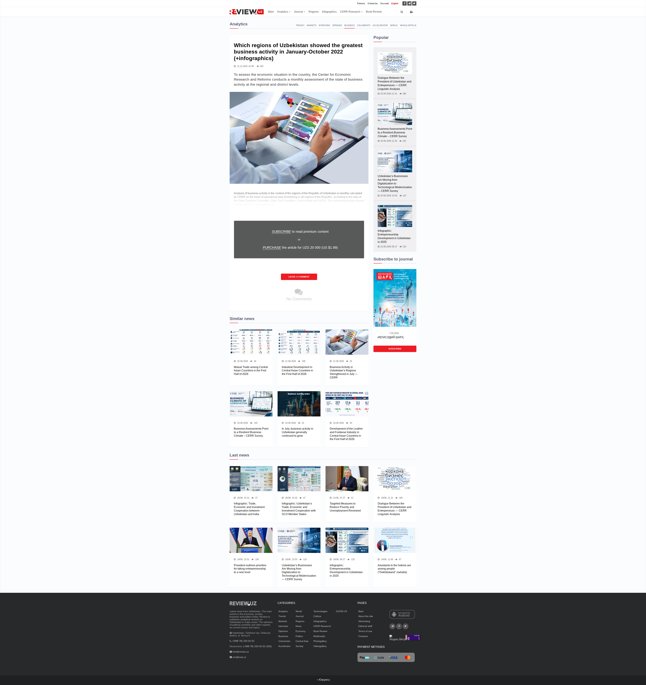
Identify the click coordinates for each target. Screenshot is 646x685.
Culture (317, 616)
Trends (300, 25)
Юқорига (324, 679)
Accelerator (380, 25)
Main (271, 11)
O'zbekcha (373, 3)
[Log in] (411, 11)
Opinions (337, 25)
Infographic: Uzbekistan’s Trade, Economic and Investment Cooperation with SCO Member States (299, 508)
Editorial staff (365, 626)
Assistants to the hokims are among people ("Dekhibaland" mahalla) (394, 569)
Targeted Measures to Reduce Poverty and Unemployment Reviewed (345, 507)
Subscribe (394, 349)
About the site (365, 616)
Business (349, 25)
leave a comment (299, 277)
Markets (311, 25)
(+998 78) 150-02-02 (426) (257, 646)
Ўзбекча (361, 3)
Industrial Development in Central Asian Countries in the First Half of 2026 (297, 371)
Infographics (329, 11)
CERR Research (350, 11)
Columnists (363, 25)
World (394, 25)
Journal (298, 11)
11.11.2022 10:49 (245, 66)
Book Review (374, 11)
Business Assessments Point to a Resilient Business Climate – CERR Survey (251, 432)
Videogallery (320, 646)
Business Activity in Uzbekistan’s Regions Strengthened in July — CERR (344, 372)
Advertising (364, 621)
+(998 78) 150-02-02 (243, 641)
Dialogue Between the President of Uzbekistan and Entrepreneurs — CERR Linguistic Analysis (394, 83)
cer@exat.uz (239, 657)
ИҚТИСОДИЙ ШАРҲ (391, 337)
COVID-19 (341, 611)
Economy (301, 631)
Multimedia (319, 636)
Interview (324, 25)
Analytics (283, 11)
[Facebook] (404, 3)
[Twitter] (414, 3)
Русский (384, 3)
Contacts (363, 636)
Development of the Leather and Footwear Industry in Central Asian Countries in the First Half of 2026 (346, 434)
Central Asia (302, 641)
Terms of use (365, 631)
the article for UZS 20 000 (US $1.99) (300, 247)
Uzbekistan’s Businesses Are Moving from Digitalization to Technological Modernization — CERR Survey (395, 183)
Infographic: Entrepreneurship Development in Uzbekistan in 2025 (394, 236)
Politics (299, 636)
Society (299, 646)
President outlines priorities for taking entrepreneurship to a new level (250, 569)
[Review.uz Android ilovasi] (402, 614)
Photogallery (320, 641)
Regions (314, 11)
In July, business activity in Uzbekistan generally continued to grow (297, 432)
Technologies (320, 611)
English (394, 3)
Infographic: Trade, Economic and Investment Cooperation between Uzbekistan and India (249, 508)
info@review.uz (241, 651)
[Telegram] (409, 3)
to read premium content (300, 231)
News (298, 626)
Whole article (408, 25)
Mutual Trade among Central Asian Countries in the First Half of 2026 (251, 371)
